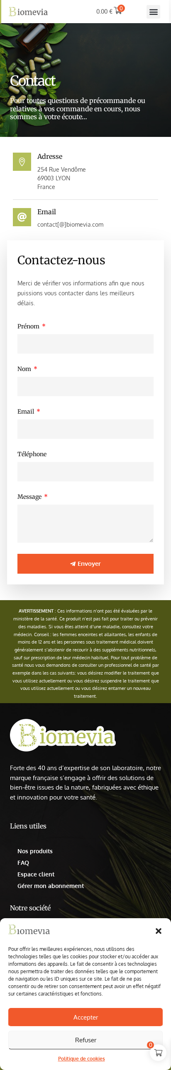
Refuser (85, 1040)
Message (30, 496)
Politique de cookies (81, 1059)
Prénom (29, 326)
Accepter (85, 1017)
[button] (158, 931)
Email (26, 411)
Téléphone (31, 454)
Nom (24, 369)
